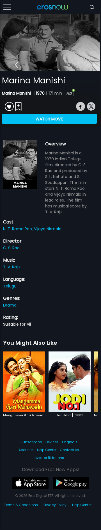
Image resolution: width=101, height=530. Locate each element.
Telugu (10, 286)
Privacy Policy (54, 504)
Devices (52, 442)
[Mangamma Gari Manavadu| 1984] (24, 381)
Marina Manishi (17, 93)
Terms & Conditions (21, 504)
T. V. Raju (11, 267)
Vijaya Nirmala (47, 229)
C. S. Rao (11, 248)
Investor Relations (49, 457)
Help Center (46, 449)
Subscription (31, 442)
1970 (40, 93)
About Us (26, 449)
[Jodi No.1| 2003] (70, 381)
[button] (16, 64)
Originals (69, 442)
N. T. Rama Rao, (18, 229)
